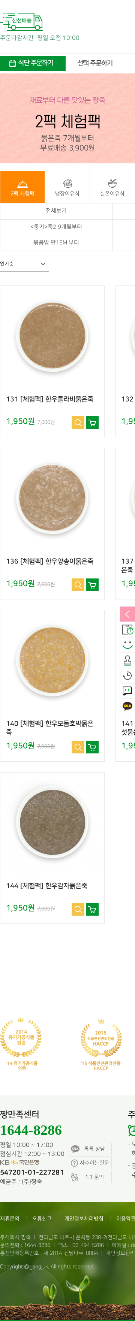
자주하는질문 (94, 1163)
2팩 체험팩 (22, 193)
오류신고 (42, 1218)
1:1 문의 (127, 691)
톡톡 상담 (94, 1149)
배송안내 (127, 630)
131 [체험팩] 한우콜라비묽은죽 (49, 399)
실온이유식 (112, 193)
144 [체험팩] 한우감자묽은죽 (46, 886)
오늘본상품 (127, 676)
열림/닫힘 (127, 615)
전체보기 (56, 211)
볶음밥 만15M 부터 (56, 243)
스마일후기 (127, 645)
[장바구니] (92, 422)
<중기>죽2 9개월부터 (56, 227)
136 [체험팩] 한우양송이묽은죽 (49, 561)
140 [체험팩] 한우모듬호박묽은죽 (49, 728)
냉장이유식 (67, 193)
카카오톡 (127, 707)
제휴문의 (10, 1218)
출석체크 (127, 661)
